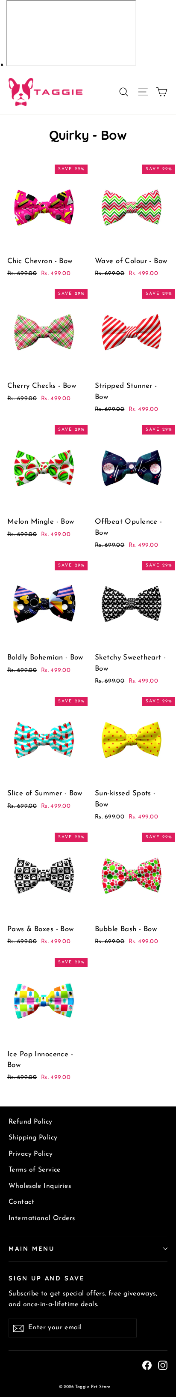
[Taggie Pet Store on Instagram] (162, 1365)
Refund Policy (31, 1121)
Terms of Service (35, 1169)
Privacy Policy (31, 1154)
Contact (21, 1202)
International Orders (42, 1218)
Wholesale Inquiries (40, 1186)
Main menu (31, 1248)
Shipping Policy (33, 1137)
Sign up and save (47, 1278)
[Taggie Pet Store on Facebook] (147, 1365)
